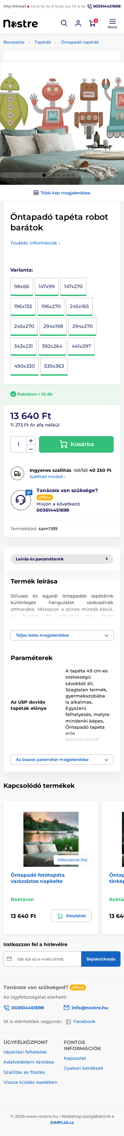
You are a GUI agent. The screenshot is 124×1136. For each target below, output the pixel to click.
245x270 (24, 326)
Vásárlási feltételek (25, 1052)
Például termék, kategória (49, 53)
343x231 (23, 346)
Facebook (84, 1021)
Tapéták (42, 42)
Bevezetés (13, 42)
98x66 (21, 286)
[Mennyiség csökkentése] (31, 448)
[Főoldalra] (20, 23)
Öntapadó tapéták (80, 42)
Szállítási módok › (47, 476)
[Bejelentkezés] (78, 23)
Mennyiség (19, 444)
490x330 (24, 366)
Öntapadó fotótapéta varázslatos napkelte (38, 878)
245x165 (79, 306)
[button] (64, 23)
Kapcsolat (75, 1058)
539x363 (54, 366)
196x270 (51, 306)
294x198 (53, 326)
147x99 (47, 286)
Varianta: (21, 270)
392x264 (52, 346)
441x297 (81, 346)
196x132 (23, 306)
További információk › (35, 243)
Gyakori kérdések (83, 1068)
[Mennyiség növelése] (31, 440)
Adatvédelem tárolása (28, 1062)
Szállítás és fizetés (24, 1072)
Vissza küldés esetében (30, 1082)
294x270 (82, 326)
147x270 (73, 286)
